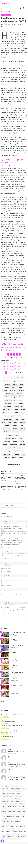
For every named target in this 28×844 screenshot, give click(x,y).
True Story (7, 454)
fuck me (21, 390)
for (19, 806)
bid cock (18, 788)
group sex (4, 811)
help (24, 811)
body (14, 791)
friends (3, 808)
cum (15, 384)
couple (22, 381)
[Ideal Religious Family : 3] (5, 674)
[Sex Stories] (5, 3)
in (15, 403)
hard (21, 397)
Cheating (18, 793)
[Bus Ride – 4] (5, 681)
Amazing (8, 378)
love (10, 409)
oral (3, 826)
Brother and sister (10, 793)
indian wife (8, 406)
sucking (8, 451)
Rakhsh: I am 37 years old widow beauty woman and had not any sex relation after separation (21, 478)
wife (21, 457)
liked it (6, 818)
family (22, 801)
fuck (5, 390)
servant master (11, 438)
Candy (9, 775)
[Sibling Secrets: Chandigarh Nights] (5, 634)
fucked (20, 393)
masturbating (8, 419)
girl (15, 397)
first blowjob (8, 806)
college (15, 796)
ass (15, 378)
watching (16, 454)
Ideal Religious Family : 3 (17, 672)
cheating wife (5, 796)
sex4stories (8, 831)
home (13, 400)
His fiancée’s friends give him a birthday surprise (6, 477)
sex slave (7, 441)
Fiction (7, 387)
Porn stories (22, 826)
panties (16, 428)
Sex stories (15, 831)
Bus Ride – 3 (14, 665)
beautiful (12, 788)
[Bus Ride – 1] (5, 641)
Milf (23, 419)
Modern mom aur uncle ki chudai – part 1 (12, 714)
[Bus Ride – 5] (5, 694)
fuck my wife (10, 393)
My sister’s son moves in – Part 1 (9, 720)
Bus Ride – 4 (14, 678)
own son (12, 826)
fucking (8, 397)
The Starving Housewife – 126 (10, 366)
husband (8, 403)
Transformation (18, 451)
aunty (7, 788)
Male (17, 413)
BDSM (8, 11)
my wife (7, 425)
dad (12, 798)
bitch (21, 378)
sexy (25, 831)
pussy (14, 432)
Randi (10, 435)
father (16, 803)
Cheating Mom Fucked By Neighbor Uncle (12, 725)
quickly (21, 432)
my (20, 823)
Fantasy (11, 803)
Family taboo (4, 803)
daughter (17, 798)
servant (17, 435)
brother (3, 793)
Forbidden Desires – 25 (7, 736)
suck (22, 448)
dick (21, 384)
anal (13, 786)
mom (12, 821)
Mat (17, 419)
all (9, 786)
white (7, 457)
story (5, 448)
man (23, 413)
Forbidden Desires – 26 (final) (9, 731)
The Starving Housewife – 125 (10, 369)
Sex (20, 438)
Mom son (4, 823)
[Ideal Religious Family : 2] (5, 648)
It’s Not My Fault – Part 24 (17, 685)
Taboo (3, 836)
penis (23, 428)
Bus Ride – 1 (13, 639)
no (4, 428)
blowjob (9, 791)
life (4, 409)
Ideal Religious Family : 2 (17, 645)
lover (16, 409)
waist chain (23, 836)
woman (17, 838)
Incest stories (21, 813)
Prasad (3, 828)
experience (17, 801)
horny (21, 400)
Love (9, 756)
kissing (23, 816)
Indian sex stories (10, 816)
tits (13, 836)
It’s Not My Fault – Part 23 (17, 659)
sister (22, 441)
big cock (4, 791)
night (22, 425)
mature (3, 821)
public (6, 432)
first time (14, 806)
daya (12, 801)
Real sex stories (20, 828)
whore (15, 457)
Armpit (17, 786)
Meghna (10, 553)
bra (22, 791)
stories (23, 444)
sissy (15, 441)
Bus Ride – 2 (14, 652)
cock (11, 796)
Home (4, 11)
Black (6, 381)
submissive (14, 448)
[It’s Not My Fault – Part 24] (5, 687)
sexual (20, 831)
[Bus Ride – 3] (5, 667)
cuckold (8, 384)
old (9, 428)
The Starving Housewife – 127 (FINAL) (13, 363)
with (13, 838)
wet (24, 454)
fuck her (13, 390)
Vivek (9, 762)
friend (21, 387)
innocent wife (19, 406)
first (14, 387)
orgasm (7, 826)
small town (14, 444)
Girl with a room (8, 110)
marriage (10, 416)
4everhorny (4, 786)
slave (5, 444)
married (18, 416)
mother (23, 422)
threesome (9, 836)
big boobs (24, 788)
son (12, 833)
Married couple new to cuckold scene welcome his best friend (13, 347)
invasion (17, 816)
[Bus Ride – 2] (5, 654)
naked (15, 425)
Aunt (3, 788)
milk (4, 422)
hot (2, 813)
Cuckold (8, 15)
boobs (18, 791)
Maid (23, 409)
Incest (15, 813)
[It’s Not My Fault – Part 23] (5, 661)
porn (17, 826)
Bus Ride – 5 (14, 692)
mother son (15, 823)
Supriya (9, 749)
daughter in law (5, 801)
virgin (18, 836)
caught (14, 381)
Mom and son (13, 422)
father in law (22, 803)
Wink (9, 769)
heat (7, 400)
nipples (24, 823)
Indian (21, 403)
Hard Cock (19, 811)
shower (3, 833)
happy (9, 811)
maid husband (8, 413)
